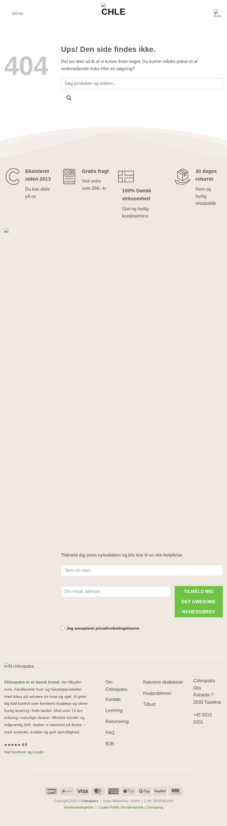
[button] (14, 14)
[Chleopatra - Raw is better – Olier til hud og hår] (113, 14)
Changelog (154, 807)
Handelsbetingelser (79, 807)
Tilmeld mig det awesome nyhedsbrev (198, 602)
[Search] (69, 99)
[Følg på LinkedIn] (198, 747)
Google (38, 752)
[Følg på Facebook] (198, 736)
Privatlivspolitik (132, 807)
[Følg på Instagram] (208, 736)
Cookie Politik (108, 807)
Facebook (18, 752)
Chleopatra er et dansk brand (31, 682)
